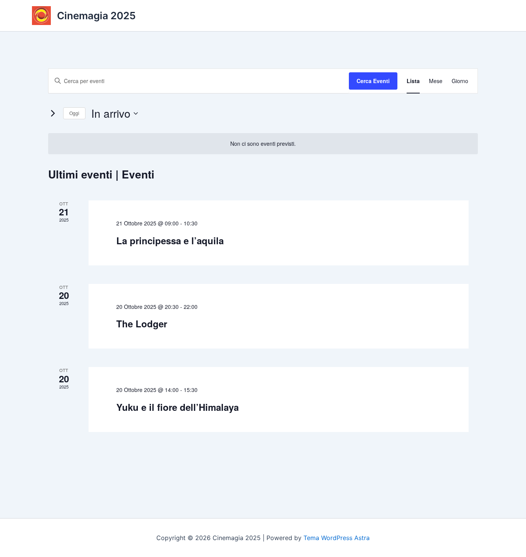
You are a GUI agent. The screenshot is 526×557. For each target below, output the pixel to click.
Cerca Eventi (373, 81)
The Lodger (141, 323)
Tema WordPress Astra (336, 538)
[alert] (263, 143)
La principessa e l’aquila (170, 240)
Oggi (74, 113)
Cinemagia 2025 (96, 16)
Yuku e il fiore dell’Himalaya (177, 407)
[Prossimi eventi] (52, 113)
